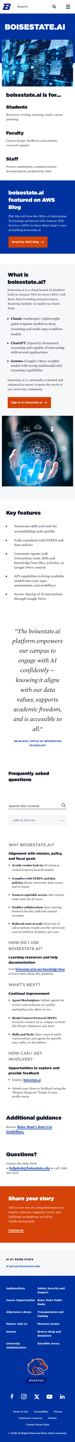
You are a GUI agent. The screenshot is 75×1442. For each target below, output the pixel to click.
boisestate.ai (32, 1080)
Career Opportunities (20, 1300)
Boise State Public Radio (50, 1302)
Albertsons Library (18, 1312)
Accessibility (41, 1411)
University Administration (16, 1345)
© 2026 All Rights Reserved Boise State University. (37, 1433)
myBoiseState (15, 1288)
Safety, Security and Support (51, 1290)
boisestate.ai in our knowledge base (40, 969)
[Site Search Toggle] (54, 6)
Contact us (15, 1230)
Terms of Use (20, 1411)
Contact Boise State (37, 1424)
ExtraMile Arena (48, 1343)
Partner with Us (16, 1323)
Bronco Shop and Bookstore (49, 1333)
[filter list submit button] (64, 805)
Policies (52, 1418)
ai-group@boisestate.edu (23, 1266)
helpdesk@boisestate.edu (29, 1168)
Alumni (11, 1331)
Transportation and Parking (50, 1314)
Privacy (58, 1411)
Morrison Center (49, 1323)
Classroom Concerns (30, 1418)
